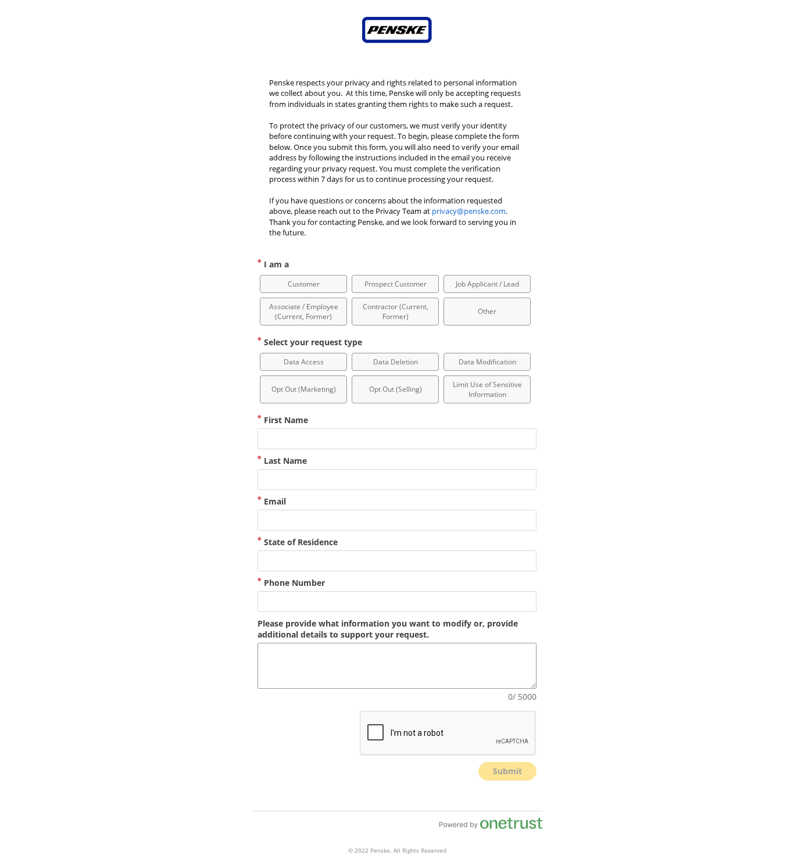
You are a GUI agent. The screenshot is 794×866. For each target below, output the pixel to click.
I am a (275, 264)
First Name (285, 419)
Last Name (284, 460)
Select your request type (312, 342)
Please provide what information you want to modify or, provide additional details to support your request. (387, 629)
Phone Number (293, 582)
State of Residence (300, 541)
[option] (303, 284)
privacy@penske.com (469, 211)
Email (274, 501)
